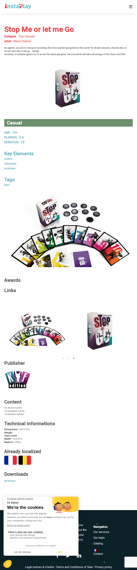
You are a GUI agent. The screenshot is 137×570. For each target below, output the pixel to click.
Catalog (98, 543)
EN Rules (10, 480)
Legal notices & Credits (39, 567)
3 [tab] (74, 358)
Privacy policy (103, 567)
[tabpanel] (100, 328)
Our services (101, 532)
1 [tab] (63, 358)
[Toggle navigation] (111, 6)
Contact (98, 554)
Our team (99, 537)
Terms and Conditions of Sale (74, 567)
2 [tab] (68, 358)
